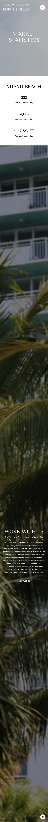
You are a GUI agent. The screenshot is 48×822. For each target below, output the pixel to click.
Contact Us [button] (24, 581)
